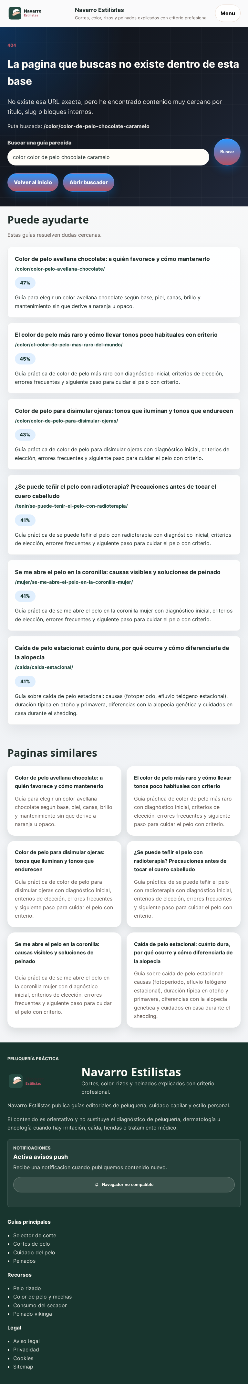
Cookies (23, 1358)
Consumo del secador (40, 1305)
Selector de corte (34, 1235)
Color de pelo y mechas (42, 1296)
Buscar (227, 151)
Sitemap (23, 1366)
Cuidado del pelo (34, 1252)
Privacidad (26, 1349)
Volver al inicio (33, 182)
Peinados (24, 1261)
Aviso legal (26, 1341)
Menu (228, 13)
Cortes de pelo (31, 1243)
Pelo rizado (27, 1288)
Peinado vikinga (32, 1313)
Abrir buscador (88, 182)
